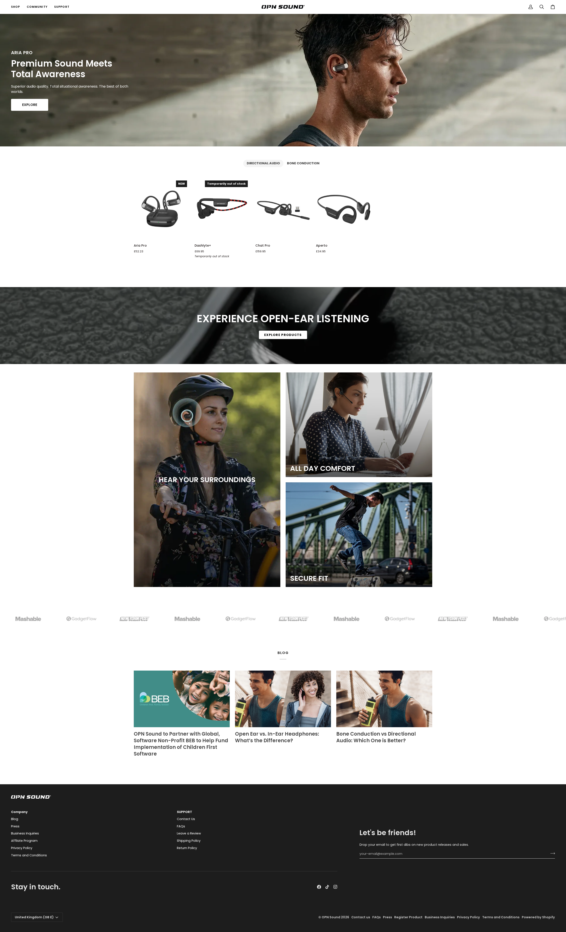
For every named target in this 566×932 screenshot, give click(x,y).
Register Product (408, 917)
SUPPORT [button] (184, 812)
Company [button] (19, 812)
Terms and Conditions (29, 855)
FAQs (181, 826)
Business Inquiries (25, 833)
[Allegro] (359, 534)
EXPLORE (29, 104)
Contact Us (186, 819)
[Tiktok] (327, 887)
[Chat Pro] (283, 209)
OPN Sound (331, 917)
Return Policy (187, 848)
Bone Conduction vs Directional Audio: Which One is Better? (376, 737)
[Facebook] (319, 887)
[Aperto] (343, 209)
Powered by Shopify (538, 917)
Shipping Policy (189, 840)
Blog (14, 819)
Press (15, 826)
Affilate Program (24, 840)
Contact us (360, 917)
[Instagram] (335, 887)
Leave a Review (189, 833)
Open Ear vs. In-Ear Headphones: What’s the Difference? (277, 737)
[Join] (551, 853)
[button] (17, 7)
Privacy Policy (21, 848)
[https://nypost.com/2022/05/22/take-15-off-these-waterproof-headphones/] (106, 619)
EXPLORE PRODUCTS (283, 335)
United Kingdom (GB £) (34, 917)
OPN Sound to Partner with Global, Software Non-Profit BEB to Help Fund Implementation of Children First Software (181, 744)
